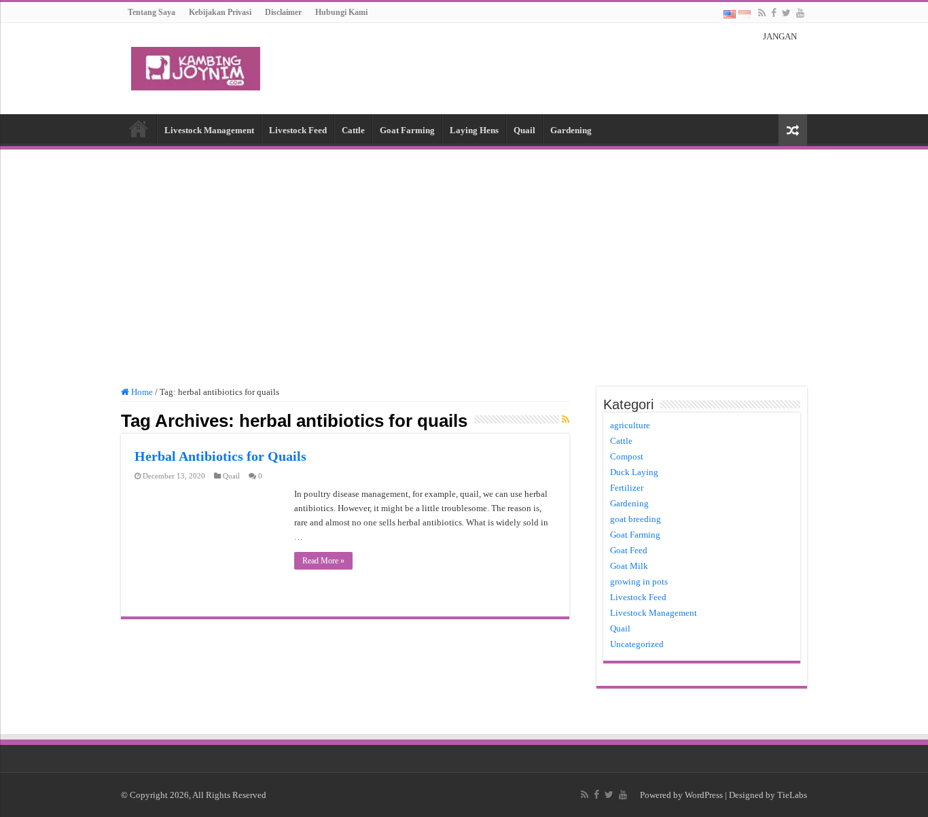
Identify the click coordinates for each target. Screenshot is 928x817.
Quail (524, 130)
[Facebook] (774, 13)
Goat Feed (628, 550)
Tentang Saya (151, 12)
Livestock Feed (298, 130)
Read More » (323, 561)
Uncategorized (637, 644)
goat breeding (635, 519)
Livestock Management (209, 130)
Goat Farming (407, 130)
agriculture (630, 425)
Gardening (571, 130)
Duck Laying (634, 472)
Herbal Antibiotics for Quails (220, 456)
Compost (626, 456)
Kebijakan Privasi (220, 12)
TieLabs (792, 795)
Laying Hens (474, 130)
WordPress (704, 795)
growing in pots (639, 581)
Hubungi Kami (341, 12)
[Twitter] (786, 13)
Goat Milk (629, 566)
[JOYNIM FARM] (195, 66)
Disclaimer (283, 12)
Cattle (353, 130)
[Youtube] (800, 13)
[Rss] (762, 13)
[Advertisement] (464, 262)
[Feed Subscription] (565, 420)
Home (138, 128)
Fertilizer (626, 488)
